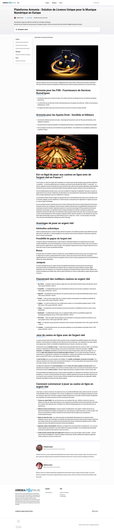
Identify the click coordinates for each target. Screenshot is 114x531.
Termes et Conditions (64, 492)
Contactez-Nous (48, 492)
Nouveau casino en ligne (21, 45)
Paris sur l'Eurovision (21, 61)
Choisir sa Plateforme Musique (23, 54)
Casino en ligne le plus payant (23, 48)
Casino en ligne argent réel (22, 42)
